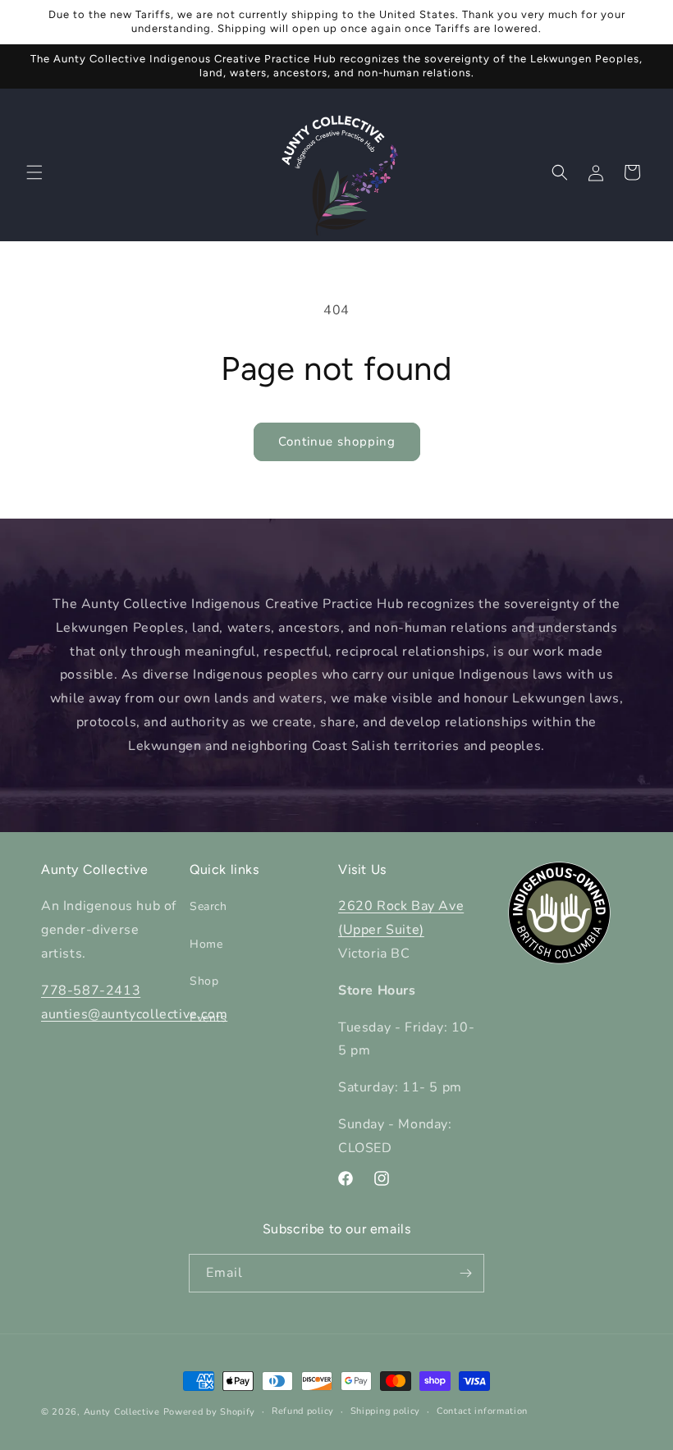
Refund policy (303, 1411)
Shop (204, 981)
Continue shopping (337, 441)
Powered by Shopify (209, 1412)
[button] (34, 172)
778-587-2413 (90, 990)
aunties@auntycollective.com (134, 1014)
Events (208, 1018)
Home (206, 944)
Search (208, 906)
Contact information (482, 1411)
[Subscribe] (465, 1273)
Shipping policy (385, 1411)
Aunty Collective (122, 1412)
